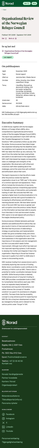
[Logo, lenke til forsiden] (8, 3)
